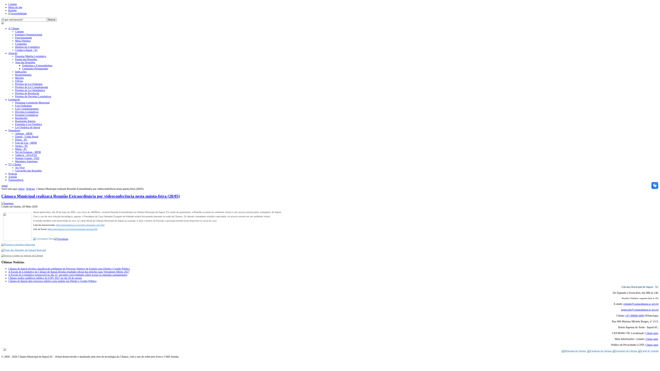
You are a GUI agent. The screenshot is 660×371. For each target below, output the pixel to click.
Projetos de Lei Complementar (31, 87)
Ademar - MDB (23, 133)
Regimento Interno (25, 121)
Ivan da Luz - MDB (26, 142)
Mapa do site (15, 7)
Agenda (12, 176)
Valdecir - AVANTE (26, 155)
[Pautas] (23, 250)
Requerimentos (23, 74)
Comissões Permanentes (35, 68)
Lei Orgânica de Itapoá (27, 127)
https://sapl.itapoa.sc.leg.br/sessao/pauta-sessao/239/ (72, 229)
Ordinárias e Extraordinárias (37, 65)
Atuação (12, 53)
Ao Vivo (20, 167)
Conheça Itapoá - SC (26, 50)
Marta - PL (21, 149)
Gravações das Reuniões (28, 170)
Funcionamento (23, 37)
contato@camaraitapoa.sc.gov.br (641, 303)
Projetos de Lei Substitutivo (30, 90)
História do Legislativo (27, 47)
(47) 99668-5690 (634, 315)
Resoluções (21, 118)
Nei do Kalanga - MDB (28, 152)
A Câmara (13, 28)
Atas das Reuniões (25, 62)
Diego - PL (21, 139)
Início (21, 188)
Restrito (12, 10)
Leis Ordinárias (23, 105)
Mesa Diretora (23, 40)
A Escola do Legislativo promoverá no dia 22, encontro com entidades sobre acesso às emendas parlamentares (67, 274)
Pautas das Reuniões (26, 59)
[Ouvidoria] (61, 239)
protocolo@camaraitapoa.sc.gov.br (640, 309)
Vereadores (14, 130)
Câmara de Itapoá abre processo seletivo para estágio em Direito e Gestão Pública (52, 281)
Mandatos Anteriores (26, 161)
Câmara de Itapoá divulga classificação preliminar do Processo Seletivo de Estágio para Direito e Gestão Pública (69, 268)
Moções (19, 77)
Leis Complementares (27, 108)
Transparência (15, 179)
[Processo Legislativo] (18, 244)
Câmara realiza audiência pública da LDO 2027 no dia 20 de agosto (45, 278)
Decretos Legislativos (26, 111)
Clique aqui (651, 333)
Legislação (14, 99)
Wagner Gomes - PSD (27, 158)
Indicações (21, 71)
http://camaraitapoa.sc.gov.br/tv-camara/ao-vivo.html (80, 225)
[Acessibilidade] (17, 13)
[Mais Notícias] (22, 255)
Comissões (21, 43)
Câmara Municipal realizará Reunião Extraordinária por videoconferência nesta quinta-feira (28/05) (90, 196)
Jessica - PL (21, 145)
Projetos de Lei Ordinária (28, 84)
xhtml (4, 185)
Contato (12, 4)
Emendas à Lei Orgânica (28, 124)
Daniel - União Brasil (26, 136)
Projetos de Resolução (27, 93)
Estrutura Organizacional (28, 34)
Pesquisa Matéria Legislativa (30, 56)
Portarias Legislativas (26, 115)
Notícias (12, 173)
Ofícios (19, 81)
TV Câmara (14, 164)
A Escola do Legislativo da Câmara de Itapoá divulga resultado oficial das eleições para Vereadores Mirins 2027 (68, 271)
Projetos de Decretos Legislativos (33, 96)
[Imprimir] (7, 203)
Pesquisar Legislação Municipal (32, 102)
